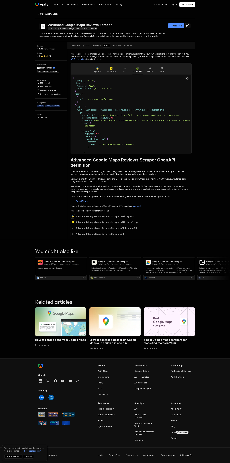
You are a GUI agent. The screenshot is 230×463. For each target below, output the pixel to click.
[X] (48, 381)
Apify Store (103, 371)
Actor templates (141, 377)
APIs (136, 409)
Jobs (179, 432)
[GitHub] (55, 381)
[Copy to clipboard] (187, 78)
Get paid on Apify (142, 388)
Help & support (105, 409)
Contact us (176, 415)
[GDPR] (41, 397)
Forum (100, 420)
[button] (108, 365)
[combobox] (187, 25)
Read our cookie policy (30, 451)
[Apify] (41, 4)
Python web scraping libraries (144, 433)
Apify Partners (177, 377)
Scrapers (138, 440)
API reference (140, 383)
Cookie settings (168, 455)
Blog (173, 426)
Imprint (100, 455)
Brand (173, 438)
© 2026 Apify (186, 455)
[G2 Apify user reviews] (42, 423)
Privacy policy (132, 455)
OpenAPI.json (82, 201)
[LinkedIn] (40, 381)
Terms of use (114, 455)
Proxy (100, 383)
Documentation (141, 371)
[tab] (75, 45)
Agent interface (105, 426)
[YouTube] (63, 381)
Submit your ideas (106, 415)
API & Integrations (78, 59)
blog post (137, 206)
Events (174, 420)
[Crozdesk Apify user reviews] (66, 423)
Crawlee (102, 394)
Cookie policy (149, 455)
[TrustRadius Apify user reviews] (54, 423)
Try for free (176, 25)
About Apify (176, 409)
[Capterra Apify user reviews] (68, 414)
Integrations (103, 377)
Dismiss (28, 456)
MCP (100, 388)
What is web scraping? (140, 416)
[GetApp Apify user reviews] (41, 414)
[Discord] (70, 381)
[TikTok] (78, 381)
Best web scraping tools (143, 424)
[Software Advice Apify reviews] (53, 414)
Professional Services (181, 371)
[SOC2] (51, 397)
